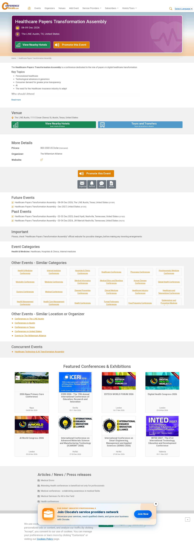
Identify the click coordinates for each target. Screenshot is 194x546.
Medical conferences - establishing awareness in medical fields (70, 491)
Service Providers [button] (91, 8)
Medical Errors (47, 480)
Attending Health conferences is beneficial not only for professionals (72, 485)
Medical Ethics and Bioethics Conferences (111, 282)
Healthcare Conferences (111, 272)
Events (37, 8)
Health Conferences (83, 303)
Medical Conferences (54, 292)
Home (13, 58)
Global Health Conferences (169, 282)
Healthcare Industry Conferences (140, 291)
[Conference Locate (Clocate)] (12, 6)
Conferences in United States (28, 331)
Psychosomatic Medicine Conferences (169, 272)
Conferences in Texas (25, 327)
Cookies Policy (45, 538)
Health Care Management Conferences (53, 303)
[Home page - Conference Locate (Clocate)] (29, 8)
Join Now (143, 513)
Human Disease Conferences (140, 282)
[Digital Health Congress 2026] (162, 382)
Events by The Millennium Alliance (30, 335)
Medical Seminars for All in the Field (57, 496)
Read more (16, 100)
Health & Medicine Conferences (25, 272)
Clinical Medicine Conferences (111, 291)
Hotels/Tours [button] (128, 8)
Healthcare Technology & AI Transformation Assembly (39, 351)
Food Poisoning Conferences (140, 303)
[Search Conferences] (170, 9)
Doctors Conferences (25, 292)
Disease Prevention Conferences (83, 291)
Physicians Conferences (140, 272)
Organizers (50, 8)
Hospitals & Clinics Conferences (82, 272)
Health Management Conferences (25, 303)
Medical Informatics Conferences (83, 282)
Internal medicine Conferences (54, 272)
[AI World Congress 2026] (32, 426)
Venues (61, 8)
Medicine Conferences (54, 282)
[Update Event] (12, 202)
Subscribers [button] (111, 8)
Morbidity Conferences (25, 282)
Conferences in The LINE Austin (29, 319)
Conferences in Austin (25, 323)
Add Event (74, 8)
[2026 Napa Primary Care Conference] (32, 382)
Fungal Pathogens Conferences (111, 303)
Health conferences (50, 501)
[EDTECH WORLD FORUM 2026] (119, 382)
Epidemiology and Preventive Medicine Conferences (169, 303)
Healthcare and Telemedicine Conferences (169, 291)
